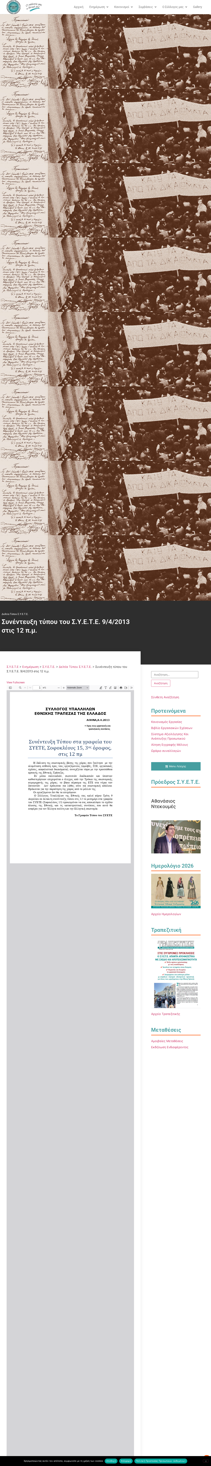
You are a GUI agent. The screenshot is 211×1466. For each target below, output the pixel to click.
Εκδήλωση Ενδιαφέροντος (169, 1047)
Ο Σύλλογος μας (173, 7)
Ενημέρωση (97, 7)
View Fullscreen (16, 682)
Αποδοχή (111, 1461)
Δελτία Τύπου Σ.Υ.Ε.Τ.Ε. (15, 614)
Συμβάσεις (146, 7)
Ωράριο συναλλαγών (166, 751)
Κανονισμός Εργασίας (166, 722)
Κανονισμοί (121, 7)
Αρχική (78, 7)
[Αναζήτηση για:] (174, 674)
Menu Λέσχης (177, 766)
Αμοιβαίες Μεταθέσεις (167, 1041)
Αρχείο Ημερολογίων (166, 914)
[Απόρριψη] (206, 1460)
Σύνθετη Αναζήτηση (165, 697)
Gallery (197, 7)
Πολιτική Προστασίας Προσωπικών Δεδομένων (161, 1461)
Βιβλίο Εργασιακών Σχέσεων (171, 728)
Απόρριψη (126, 1461)
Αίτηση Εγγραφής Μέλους (169, 744)
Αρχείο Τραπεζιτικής (165, 1014)
